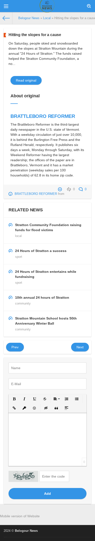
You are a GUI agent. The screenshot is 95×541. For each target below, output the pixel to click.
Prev (15, 347)
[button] (14, 399)
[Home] (6, 18)
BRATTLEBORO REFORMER (42, 116)
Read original (26, 80)
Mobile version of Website (20, 516)
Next (80, 347)
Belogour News (26, 531)
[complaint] (60, 189)
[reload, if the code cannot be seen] (23, 476)
